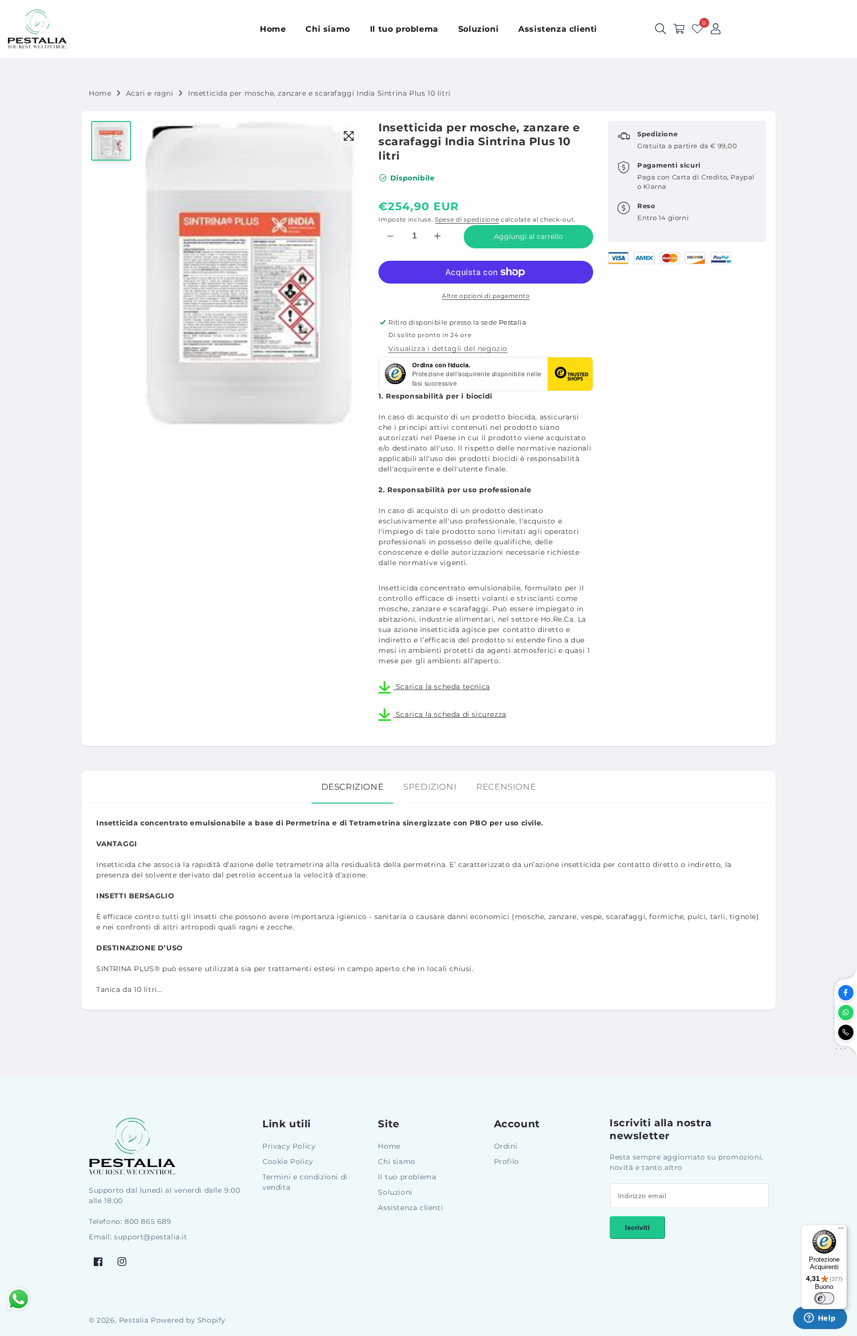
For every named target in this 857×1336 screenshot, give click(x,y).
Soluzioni (395, 1192)
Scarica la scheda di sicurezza (449, 714)
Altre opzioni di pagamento (486, 295)
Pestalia (134, 1320)
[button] (678, 28)
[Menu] (841, 1230)
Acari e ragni (150, 93)
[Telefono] (846, 1032)
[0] (697, 28)
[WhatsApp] (846, 1012)
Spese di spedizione (467, 219)
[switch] (824, 1298)
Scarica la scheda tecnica (441, 686)
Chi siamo (396, 1161)
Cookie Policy (287, 1161)
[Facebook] (846, 992)
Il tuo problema (407, 1176)
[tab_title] (352, 787)
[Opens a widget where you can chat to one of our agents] (820, 1318)
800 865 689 (148, 1221)
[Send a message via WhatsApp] (18, 1299)
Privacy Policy (288, 1146)
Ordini (506, 1146)
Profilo (506, 1161)
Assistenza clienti (410, 1207)
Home (100, 93)
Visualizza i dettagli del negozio (447, 348)
